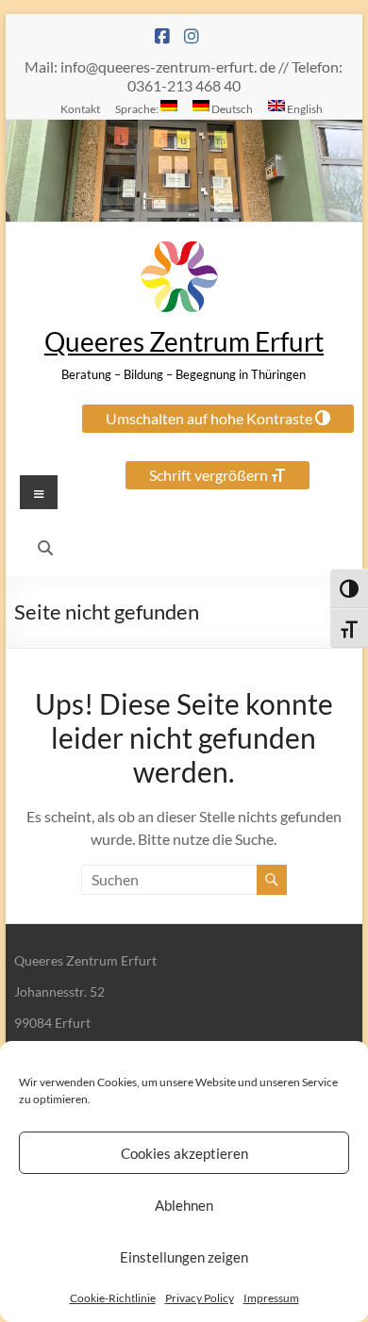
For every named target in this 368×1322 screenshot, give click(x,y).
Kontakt (80, 108)
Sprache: (137, 108)
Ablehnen (184, 1205)
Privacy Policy (199, 1298)
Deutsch (231, 108)
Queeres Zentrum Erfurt (184, 341)
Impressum (271, 1298)
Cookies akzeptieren (184, 1153)
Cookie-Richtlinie (113, 1298)
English (304, 108)
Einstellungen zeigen (184, 1256)
